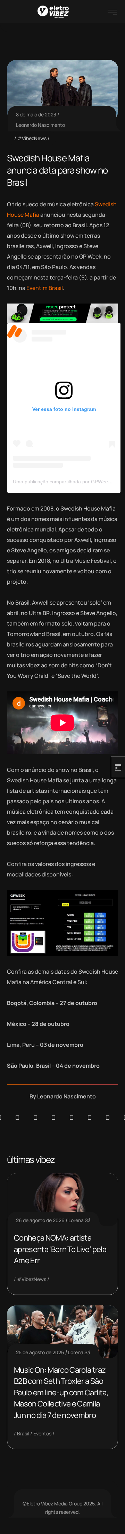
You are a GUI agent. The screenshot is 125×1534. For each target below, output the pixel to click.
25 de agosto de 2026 (40, 1352)
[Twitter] (108, 1117)
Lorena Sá (79, 1220)
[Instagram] (71, 1117)
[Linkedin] (53, 1117)
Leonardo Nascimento (40, 125)
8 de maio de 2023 (36, 114)
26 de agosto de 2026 (40, 1220)
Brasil (23, 1433)
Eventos (42, 1433)
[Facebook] (35, 1117)
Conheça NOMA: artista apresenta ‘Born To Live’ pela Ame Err (60, 1249)
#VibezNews (32, 138)
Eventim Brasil (44, 288)
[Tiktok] (90, 1117)
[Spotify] (17, 1117)
